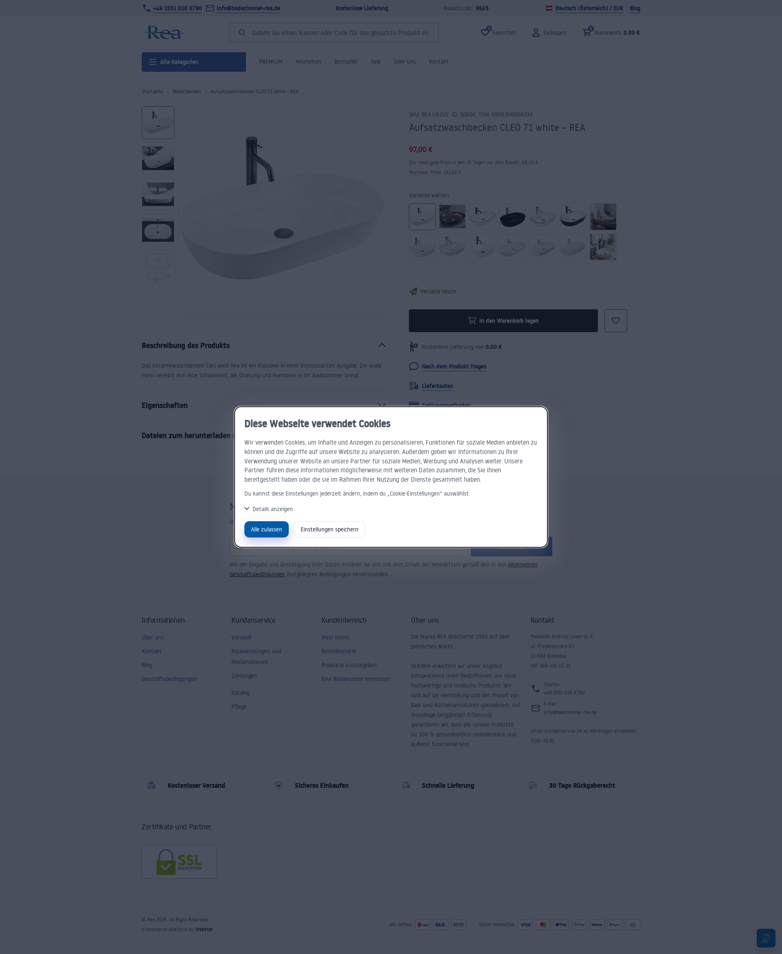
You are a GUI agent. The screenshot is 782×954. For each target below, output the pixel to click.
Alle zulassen (266, 529)
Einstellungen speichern (329, 529)
